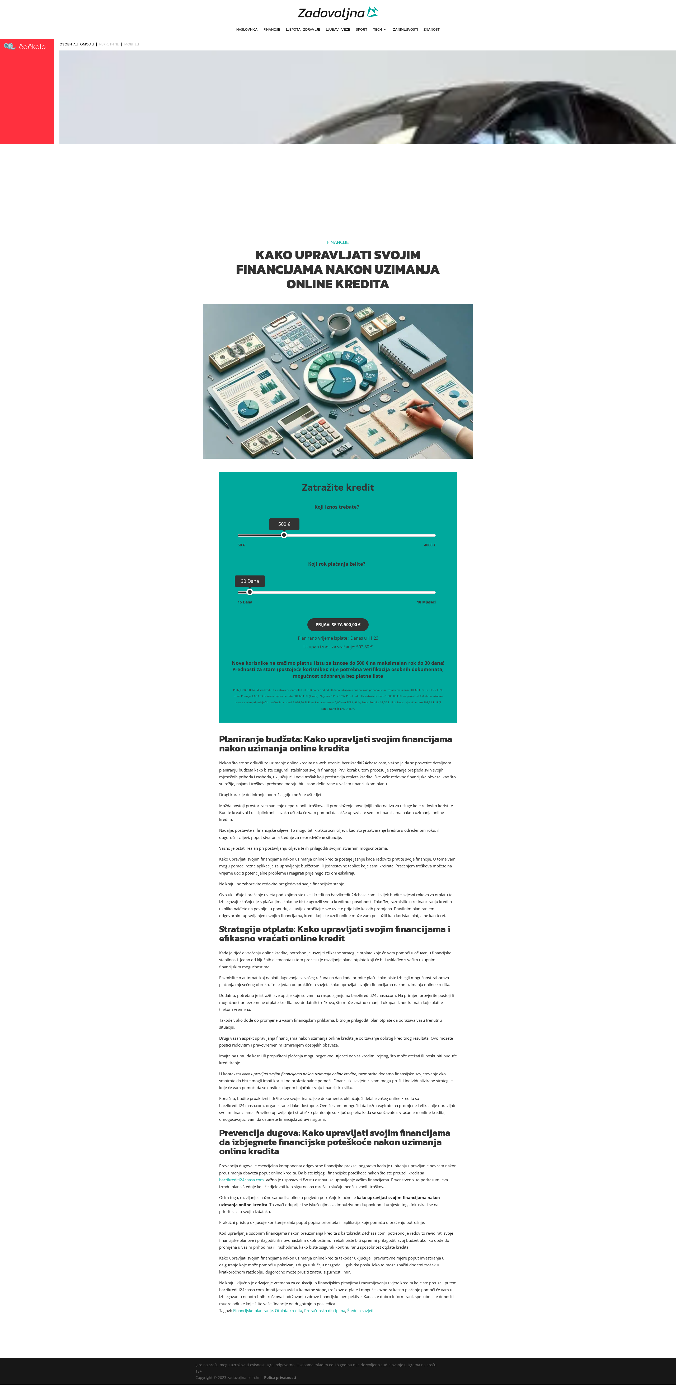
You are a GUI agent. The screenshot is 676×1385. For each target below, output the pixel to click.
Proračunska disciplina (324, 1310)
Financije (272, 30)
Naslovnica (247, 30)
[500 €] (284, 535)
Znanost (432, 30)
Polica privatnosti (280, 1377)
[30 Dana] (249, 592)
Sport (361, 30)
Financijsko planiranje (253, 1310)
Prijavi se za (338, 625)
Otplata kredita (288, 1310)
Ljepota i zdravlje (303, 30)
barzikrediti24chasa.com (241, 1179)
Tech (377, 30)
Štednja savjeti (360, 1310)
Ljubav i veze (338, 30)
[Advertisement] (338, 186)
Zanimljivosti (405, 30)
